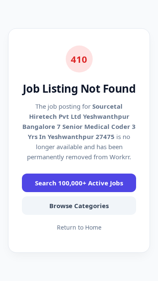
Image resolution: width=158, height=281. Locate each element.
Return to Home (79, 227)
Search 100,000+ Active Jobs (79, 183)
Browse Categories (79, 205)
